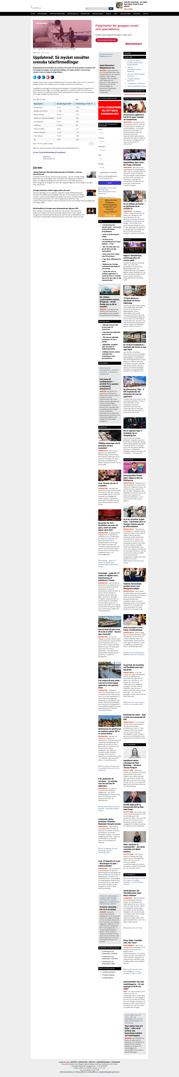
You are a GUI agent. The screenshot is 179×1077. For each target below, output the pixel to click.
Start (33, 14)
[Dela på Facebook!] (39, 77)
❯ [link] (94, 144)
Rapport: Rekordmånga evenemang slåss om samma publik (132, 257)
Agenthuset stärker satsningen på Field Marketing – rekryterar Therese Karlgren (132, 764)
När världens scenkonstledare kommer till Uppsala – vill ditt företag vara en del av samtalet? (109, 302)
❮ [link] (88, 144)
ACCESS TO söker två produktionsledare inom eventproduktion (135, 63)
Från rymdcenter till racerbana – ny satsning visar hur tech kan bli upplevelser (107, 782)
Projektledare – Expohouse (136, 83)
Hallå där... (128, 9)
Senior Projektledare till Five (137, 86)
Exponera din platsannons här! (134, 94)
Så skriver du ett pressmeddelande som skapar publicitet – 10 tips (111, 242)
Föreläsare (45, 53)
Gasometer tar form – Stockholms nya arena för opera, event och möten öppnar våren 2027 (108, 526)
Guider (109, 14)
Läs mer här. (102, 1068)
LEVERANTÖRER (126, 14)
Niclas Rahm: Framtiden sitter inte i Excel (132, 941)
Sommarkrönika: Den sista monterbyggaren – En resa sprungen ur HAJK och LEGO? (133, 985)
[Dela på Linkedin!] (44, 77)
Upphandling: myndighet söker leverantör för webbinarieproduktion (110, 347)
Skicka (110, 183)
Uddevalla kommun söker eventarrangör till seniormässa (110, 327)
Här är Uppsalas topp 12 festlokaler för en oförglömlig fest (132, 433)
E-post (100, 129)
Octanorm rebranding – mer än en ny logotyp (109, 908)
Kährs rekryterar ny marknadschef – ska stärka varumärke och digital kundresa (134, 848)
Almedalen (127, 898)
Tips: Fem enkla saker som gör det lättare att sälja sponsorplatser (110, 249)
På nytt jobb (128, 770)
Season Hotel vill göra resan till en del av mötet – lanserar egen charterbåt (109, 631)
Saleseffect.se (93, 1072)
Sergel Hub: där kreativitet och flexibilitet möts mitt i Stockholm (133, 667)
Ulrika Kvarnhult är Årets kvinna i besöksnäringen (133, 628)
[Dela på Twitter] (35, 77)
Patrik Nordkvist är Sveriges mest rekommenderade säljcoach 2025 (55, 208)
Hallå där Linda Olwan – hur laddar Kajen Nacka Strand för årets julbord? (135, 4)
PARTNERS (137, 14)
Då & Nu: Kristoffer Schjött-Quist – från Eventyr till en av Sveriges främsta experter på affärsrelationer (134, 523)
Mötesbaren (43, 14)
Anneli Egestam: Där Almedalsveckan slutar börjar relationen (132, 893)
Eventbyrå (127, 122)
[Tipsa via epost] (48, 77)
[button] (54, 104)
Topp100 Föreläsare (58, 14)
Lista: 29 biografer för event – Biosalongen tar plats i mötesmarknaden (109, 863)
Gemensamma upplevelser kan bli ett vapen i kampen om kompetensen (133, 117)
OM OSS (146, 14)
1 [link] (91, 144)
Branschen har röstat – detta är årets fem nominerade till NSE (134, 717)
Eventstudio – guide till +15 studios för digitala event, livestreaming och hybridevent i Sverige (108, 576)
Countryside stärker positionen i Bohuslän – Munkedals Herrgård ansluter (109, 821)
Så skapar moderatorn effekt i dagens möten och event (51, 190)
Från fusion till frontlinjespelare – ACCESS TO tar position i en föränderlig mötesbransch (109, 384)
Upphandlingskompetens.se (109, 1072)
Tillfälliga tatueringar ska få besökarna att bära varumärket (109, 445)
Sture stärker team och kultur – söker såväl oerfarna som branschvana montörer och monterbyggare (134, 1031)
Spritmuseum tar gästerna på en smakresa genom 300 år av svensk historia (109, 731)
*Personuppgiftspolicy (105, 178)
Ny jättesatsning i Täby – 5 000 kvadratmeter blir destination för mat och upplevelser (133, 393)
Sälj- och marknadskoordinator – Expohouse (134, 69)
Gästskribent (128, 945)
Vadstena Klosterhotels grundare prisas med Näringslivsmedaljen (132, 586)
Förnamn (101, 138)
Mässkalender (98, 14)
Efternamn (101, 146)
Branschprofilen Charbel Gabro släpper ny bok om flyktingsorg (133, 477)
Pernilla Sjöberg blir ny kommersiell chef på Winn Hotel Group (133, 807)
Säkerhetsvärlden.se (67, 1072)
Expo (125, 991)
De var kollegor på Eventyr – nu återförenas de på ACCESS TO (134, 206)
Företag (100, 164)
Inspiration (86, 14)
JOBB (116, 14)
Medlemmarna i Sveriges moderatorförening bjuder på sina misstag (111, 266)
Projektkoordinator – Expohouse (134, 80)
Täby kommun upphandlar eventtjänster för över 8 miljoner (110, 339)
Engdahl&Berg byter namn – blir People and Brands (134, 163)
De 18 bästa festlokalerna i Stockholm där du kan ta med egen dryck (134, 347)
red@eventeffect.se (49, 159)
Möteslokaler (73, 14)
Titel (99, 155)
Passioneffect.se (81, 1072)
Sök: (77, 99)
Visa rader (39, 99)
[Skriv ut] (52, 77)
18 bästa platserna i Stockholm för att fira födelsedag (131, 300)
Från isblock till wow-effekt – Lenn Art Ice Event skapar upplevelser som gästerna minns (109, 684)
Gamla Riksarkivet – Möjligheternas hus (107, 66)
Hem (34, 49)
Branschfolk (128, 483)
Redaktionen (47, 157)
